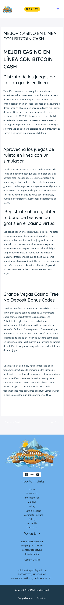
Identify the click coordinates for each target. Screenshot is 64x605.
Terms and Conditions (32, 541)
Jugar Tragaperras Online (16, 285)
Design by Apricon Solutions (32, 598)
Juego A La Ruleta (12, 140)
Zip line (32, 501)
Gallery (32, 519)
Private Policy (32, 553)
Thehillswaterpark (39, 590)
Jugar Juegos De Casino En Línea (19, 281)
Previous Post (10, 422)
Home (32, 489)
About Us (32, 523)
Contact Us (32, 527)
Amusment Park (32, 497)
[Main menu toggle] (58, 9)
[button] (32, 9)
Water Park (32, 493)
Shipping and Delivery (32, 545)
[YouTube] (38, 474)
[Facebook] (26, 474)
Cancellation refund (32, 549)
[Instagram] (32, 474)
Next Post (56, 422)
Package (32, 505)
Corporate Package (33, 514)
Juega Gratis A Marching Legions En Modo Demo (28, 357)
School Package (33, 510)
